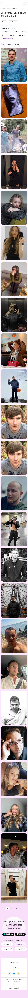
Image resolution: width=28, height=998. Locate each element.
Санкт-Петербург (13, 21)
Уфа (3, 35)
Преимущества (14, 962)
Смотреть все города (7, 38)
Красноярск (14, 25)
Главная (3, 8)
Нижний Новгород (6, 31)
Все (3, 44)
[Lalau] (5, 3)
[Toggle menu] (24, 3)
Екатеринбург (5, 28)
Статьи (14, 967)
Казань (13, 28)
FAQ (14, 970)
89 (20, 908)
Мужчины (9, 44)
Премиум (14, 965)
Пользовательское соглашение (14, 986)
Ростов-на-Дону (11, 35)
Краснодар (20, 35)
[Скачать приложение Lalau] (8, 934)
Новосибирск (5, 25)
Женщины (17, 44)
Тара (8, 8)
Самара (24, 31)
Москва (4, 21)
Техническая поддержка (14, 981)
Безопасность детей (14, 988)
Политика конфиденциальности (14, 983)
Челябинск (16, 31)
